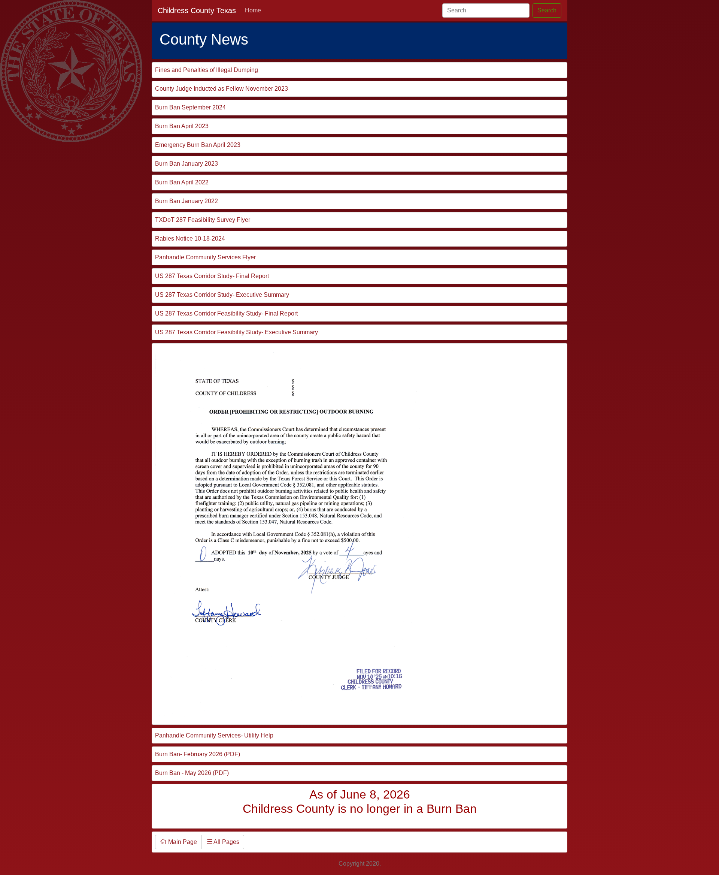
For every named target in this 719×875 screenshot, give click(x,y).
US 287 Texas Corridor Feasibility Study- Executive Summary (236, 332)
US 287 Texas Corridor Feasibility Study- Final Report (226, 313)
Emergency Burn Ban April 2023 (197, 145)
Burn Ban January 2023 (186, 163)
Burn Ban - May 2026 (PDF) (192, 773)
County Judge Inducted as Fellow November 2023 (221, 88)
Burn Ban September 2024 (190, 107)
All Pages (225, 842)
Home (253, 10)
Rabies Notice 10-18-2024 (190, 238)
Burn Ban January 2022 (186, 201)
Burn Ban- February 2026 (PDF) (197, 754)
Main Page (182, 842)
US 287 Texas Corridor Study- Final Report (212, 276)
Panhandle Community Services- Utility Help (214, 735)
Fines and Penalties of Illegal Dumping (206, 70)
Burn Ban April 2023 (182, 126)
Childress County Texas (197, 10)
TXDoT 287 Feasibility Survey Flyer (202, 220)
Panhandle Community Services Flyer (205, 257)
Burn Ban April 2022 (182, 182)
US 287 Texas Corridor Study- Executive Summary (222, 295)
